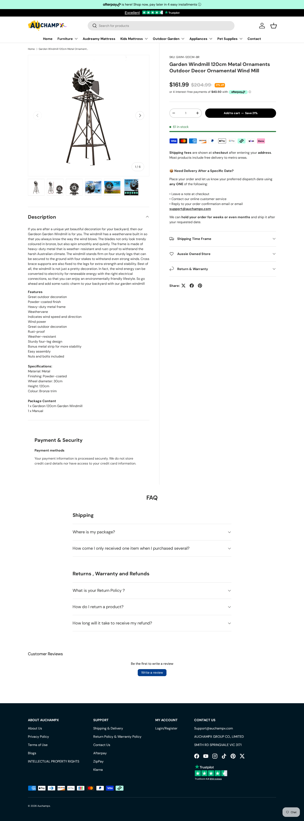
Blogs (32, 753)
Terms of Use (38, 745)
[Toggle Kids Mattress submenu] (146, 38)
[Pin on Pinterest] (200, 285)
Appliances (198, 39)
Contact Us (101, 745)
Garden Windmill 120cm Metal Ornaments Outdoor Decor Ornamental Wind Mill (63, 49)
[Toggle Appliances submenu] (210, 38)
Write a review (152, 672)
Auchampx (43, 806)
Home (48, 39)
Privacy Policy (38, 736)
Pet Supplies (227, 39)
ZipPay (98, 761)
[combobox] (161, 25)
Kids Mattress (131, 39)
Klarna (98, 769)
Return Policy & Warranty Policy (117, 736)
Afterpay (100, 753)
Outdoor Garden (166, 39)
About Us (35, 728)
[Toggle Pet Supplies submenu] (240, 38)
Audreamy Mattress (99, 39)
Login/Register (166, 728)
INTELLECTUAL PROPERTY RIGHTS (53, 761)
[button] (273, 25)
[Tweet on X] (183, 285)
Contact (254, 39)
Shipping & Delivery (108, 728)
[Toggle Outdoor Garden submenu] (182, 38)
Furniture (65, 39)
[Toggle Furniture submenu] (76, 38)
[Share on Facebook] (192, 285)
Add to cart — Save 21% (241, 113)
